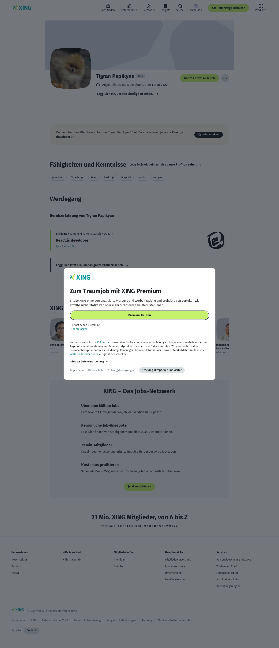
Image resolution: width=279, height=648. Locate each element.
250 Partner (104, 342)
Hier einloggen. (79, 329)
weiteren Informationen (84, 354)
